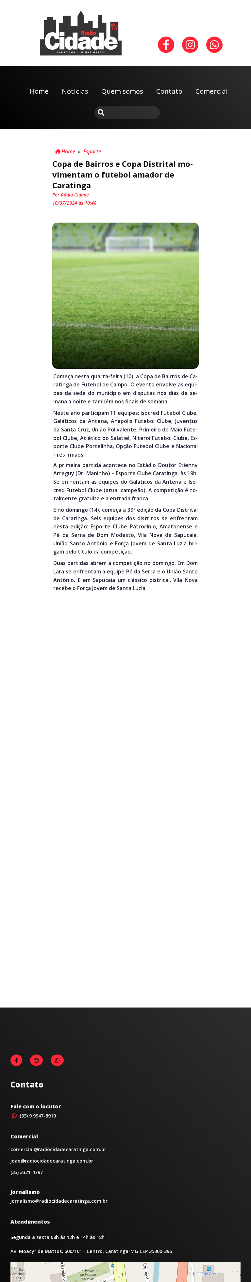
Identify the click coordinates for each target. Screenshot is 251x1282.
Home (39, 91)
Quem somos (122, 91)
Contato (169, 91)
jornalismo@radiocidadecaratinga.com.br (59, 1201)
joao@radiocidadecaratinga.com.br (51, 1161)
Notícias (75, 91)
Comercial (211, 91)
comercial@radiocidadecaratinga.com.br (58, 1149)
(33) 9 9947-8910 (37, 1116)
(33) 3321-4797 (26, 1172)
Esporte (92, 151)
